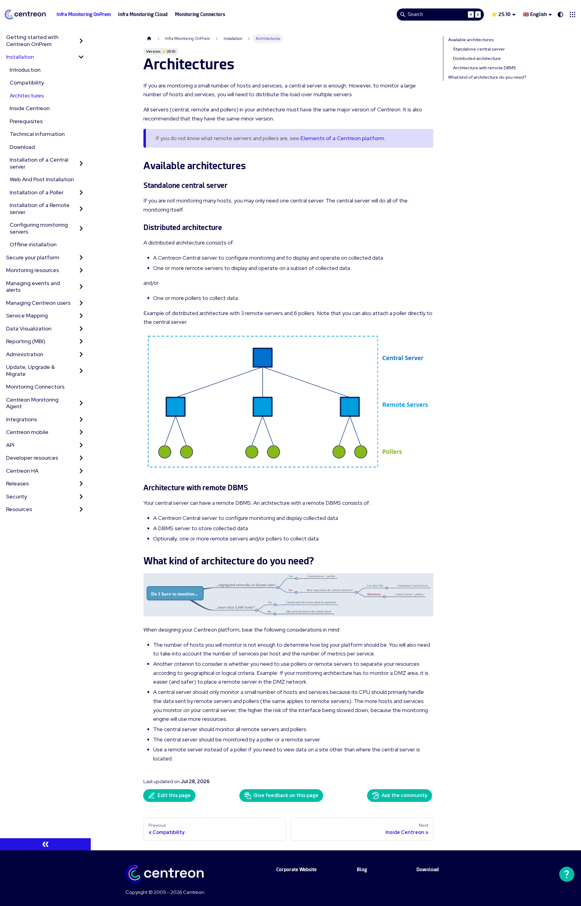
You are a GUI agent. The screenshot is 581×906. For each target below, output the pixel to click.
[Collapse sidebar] (45, 844)
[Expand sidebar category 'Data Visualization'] (81, 329)
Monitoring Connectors (200, 14)
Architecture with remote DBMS (484, 68)
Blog (362, 869)
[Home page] (149, 38)
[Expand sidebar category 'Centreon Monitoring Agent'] (81, 403)
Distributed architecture (477, 58)
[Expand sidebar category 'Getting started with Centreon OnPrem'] (81, 40)
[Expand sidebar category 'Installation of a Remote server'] (81, 208)
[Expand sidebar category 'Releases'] (81, 484)
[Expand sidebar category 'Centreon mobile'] (81, 432)
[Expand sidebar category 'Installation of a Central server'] (81, 163)
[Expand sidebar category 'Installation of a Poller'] (81, 193)
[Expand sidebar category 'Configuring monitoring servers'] (81, 228)
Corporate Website (296, 869)
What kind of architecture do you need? (487, 77)
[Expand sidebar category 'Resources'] (81, 509)
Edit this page (174, 795)
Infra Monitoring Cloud (143, 14)
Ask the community (404, 795)
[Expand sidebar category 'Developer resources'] (81, 458)
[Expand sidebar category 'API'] (81, 445)
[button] (572, 14)
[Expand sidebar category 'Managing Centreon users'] (81, 303)
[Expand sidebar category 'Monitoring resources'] (81, 270)
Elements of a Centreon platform (342, 138)
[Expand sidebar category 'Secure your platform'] (81, 258)
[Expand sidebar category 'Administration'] (81, 354)
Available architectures (471, 39)
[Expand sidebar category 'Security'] (81, 497)
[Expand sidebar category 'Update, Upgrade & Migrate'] (81, 370)
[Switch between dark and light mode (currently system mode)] (560, 14)
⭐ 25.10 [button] (500, 14)
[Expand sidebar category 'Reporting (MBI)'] (81, 341)
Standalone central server (479, 49)
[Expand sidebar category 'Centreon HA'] (81, 471)
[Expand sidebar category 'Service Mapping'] (81, 316)
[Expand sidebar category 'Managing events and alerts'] (81, 286)
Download (427, 869)
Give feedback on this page (285, 795)
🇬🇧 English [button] (535, 14)
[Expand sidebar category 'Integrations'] (81, 419)
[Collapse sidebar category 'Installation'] (81, 57)
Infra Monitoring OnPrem (84, 14)
